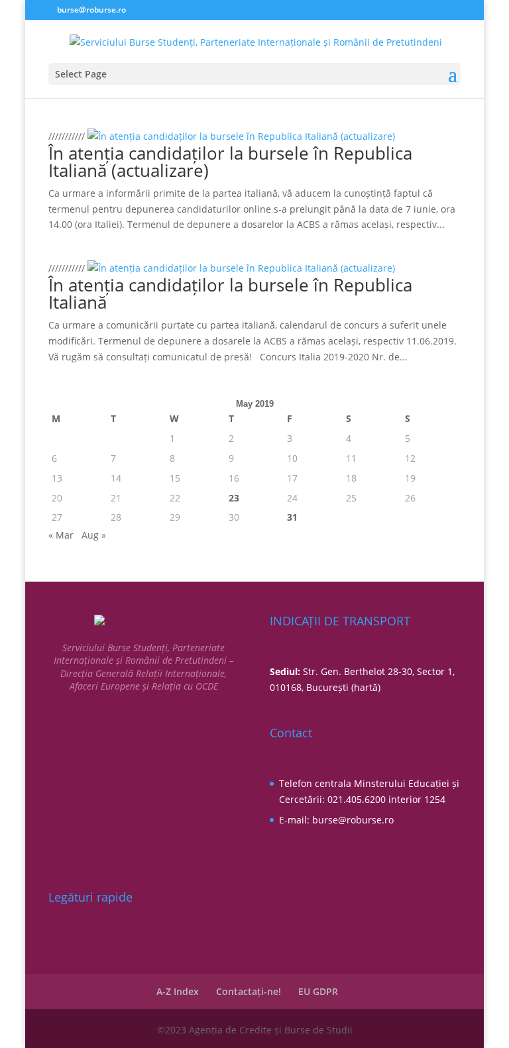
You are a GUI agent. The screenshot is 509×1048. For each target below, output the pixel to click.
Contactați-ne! (248, 991)
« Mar (61, 535)
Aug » (94, 535)
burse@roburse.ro (353, 819)
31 (292, 517)
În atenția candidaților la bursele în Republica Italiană (230, 293)
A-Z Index (177, 991)
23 (234, 498)
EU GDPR (318, 991)
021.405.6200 (356, 799)
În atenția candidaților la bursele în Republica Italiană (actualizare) (230, 161)
